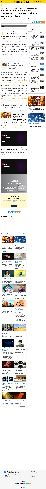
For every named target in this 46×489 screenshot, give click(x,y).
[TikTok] (38, 1)
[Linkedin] (36, 22)
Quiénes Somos (33, 476)
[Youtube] (36, 1)
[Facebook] (32, 22)
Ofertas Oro (21, 187)
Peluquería (7, 188)
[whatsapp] (28, 483)
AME (44, 1)
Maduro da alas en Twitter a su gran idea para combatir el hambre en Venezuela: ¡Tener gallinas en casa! (14, 98)
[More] (44, 22)
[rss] (30, 483)
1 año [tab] (41, 32)
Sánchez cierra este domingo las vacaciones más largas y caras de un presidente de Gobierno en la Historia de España (35, 54)
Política (6, 5)
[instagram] (24, 483)
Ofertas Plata (21, 188)
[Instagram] (40, 1)
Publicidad (32, 475)
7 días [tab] (34, 32)
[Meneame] (42, 22)
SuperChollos (21, 185)
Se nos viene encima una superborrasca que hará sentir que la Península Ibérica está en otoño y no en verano (35, 65)
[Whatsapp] (38, 22)
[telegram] (26, 483)
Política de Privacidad (34, 472)
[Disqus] (14, 424)
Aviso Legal (33, 471)
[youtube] (20, 483)
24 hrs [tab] (30, 32)
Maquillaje (13, 187)
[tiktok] (22, 483)
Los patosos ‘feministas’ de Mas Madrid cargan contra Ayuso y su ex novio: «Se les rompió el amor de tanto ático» (35, 59)
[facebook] (16, 483)
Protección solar (9, 190)
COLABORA (14, 205)
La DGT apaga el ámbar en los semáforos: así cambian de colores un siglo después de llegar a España (35, 43)
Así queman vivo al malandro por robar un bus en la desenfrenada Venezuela (14, 127)
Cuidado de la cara (7, 187)
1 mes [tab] (37, 32)
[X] (34, 1)
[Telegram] (40, 22)
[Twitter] (34, 22)
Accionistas (33, 477)
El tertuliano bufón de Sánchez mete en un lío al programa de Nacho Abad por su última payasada (35, 70)
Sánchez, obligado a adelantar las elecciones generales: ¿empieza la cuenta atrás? (35, 49)
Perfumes (11, 188)
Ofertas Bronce (21, 190)
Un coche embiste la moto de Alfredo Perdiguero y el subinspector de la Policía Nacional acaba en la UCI (35, 37)
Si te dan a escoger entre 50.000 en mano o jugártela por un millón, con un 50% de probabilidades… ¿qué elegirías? (35, 89)
